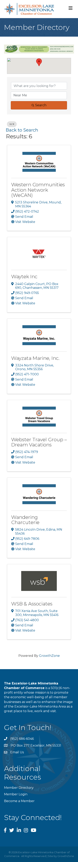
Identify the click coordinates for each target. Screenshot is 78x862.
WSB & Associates (31, 604)
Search (40, 105)
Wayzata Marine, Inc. (35, 358)
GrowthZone (49, 656)
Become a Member (19, 801)
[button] (39, 62)
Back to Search (22, 130)
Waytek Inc (24, 276)
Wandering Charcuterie (25, 519)
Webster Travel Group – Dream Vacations (39, 442)
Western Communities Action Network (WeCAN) (38, 190)
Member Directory (19, 788)
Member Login (15, 794)
